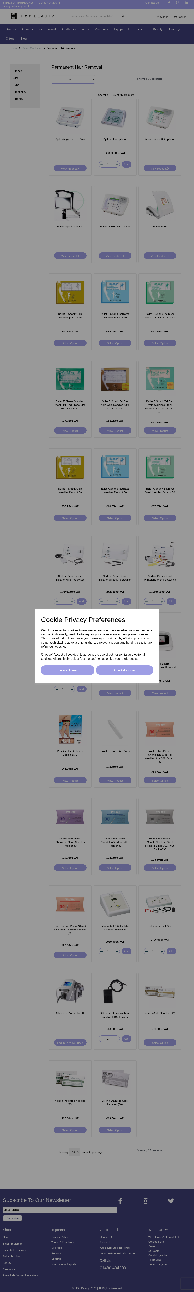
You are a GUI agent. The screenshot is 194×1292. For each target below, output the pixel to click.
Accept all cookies (124, 670)
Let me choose (68, 670)
